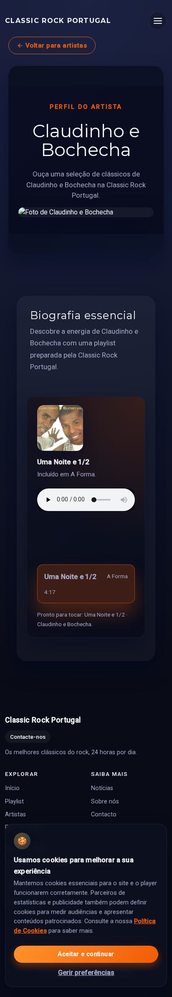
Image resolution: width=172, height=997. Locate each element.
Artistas (15, 814)
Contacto (103, 814)
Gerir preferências (86, 973)
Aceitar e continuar (86, 954)
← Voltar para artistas (52, 45)
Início (12, 788)
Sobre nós (105, 801)
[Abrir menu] (158, 21)
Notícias (102, 788)
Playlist (14, 801)
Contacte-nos (28, 736)
